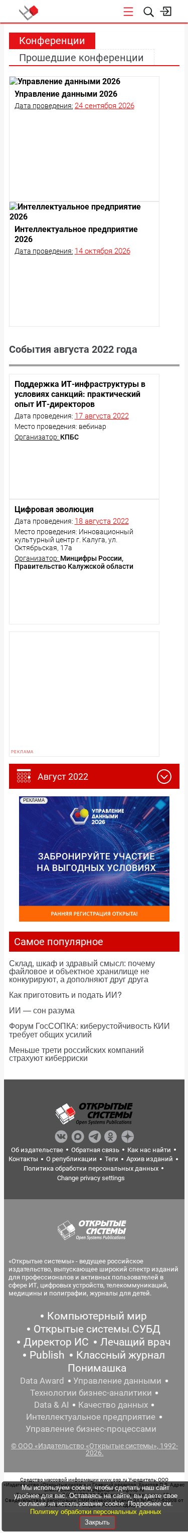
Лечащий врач (135, 1342)
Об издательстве (37, 1150)
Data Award (42, 1381)
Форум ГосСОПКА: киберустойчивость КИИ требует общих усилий (89, 1029)
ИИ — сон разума (42, 1010)
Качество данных (113, 1405)
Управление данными (117, 1381)
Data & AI (51, 1405)
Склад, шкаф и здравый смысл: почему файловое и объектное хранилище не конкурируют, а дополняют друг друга (82, 971)
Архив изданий (149, 1159)
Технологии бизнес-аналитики (91, 1393)
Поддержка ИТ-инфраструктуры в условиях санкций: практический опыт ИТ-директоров (80, 394)
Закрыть (97, 1522)
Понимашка (97, 1368)
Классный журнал (120, 1355)
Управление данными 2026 (66, 94)
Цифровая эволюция (54, 509)
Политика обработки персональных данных (91, 1168)
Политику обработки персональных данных (95, 1511)
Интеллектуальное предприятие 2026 (76, 234)
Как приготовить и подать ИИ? (65, 994)
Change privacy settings (91, 1178)
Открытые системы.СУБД (97, 1329)
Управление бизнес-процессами (91, 1429)
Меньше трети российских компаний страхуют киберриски (76, 1053)
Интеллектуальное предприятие (90, 1417)
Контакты (23, 1159)
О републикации (71, 1159)
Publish (47, 1355)
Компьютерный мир (97, 1316)
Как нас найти (149, 1150)
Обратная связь (95, 1150)
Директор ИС (56, 1342)
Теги (111, 1159)
